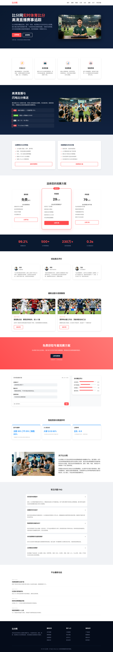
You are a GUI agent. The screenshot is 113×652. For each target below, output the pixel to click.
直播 (72, 2)
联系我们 (88, 640)
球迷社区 (49, 640)
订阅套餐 (68, 632)
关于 (93, 2)
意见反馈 (68, 640)
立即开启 (26, 219)
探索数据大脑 (79, 164)
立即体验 (16, 35)
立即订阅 (56, 223)
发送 (66, 404)
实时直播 (49, 632)
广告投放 (88, 632)
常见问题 (98, 2)
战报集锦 (49, 637)
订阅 (81, 2)
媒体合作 (88, 637)
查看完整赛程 (33, 164)
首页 (68, 2)
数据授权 (88, 634)
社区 (85, 2)
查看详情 (18, 327)
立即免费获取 (56, 356)
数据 (76, 2)
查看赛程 (27, 35)
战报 (89, 2)
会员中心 (68, 637)
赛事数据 (49, 634)
